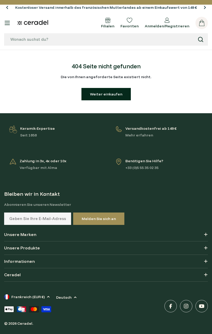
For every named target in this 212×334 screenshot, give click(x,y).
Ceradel (24, 323)
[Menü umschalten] (7, 23)
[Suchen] (201, 39)
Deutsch (64, 297)
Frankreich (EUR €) (28, 297)
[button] (7, 7)
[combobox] (106, 39)
